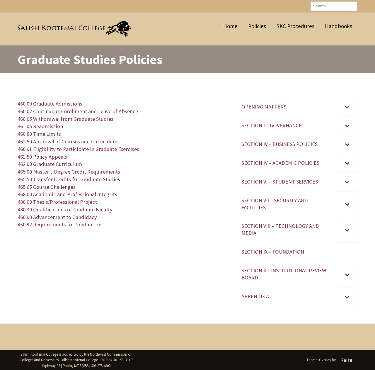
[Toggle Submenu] (347, 106)
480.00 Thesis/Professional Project (57, 201)
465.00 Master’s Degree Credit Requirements (69, 171)
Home (230, 26)
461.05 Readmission (40, 126)
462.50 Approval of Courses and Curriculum (67, 141)
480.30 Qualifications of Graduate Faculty (65, 209)
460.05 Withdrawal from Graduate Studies (65, 119)
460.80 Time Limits (39, 133)
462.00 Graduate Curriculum (50, 164)
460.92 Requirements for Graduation (59, 224)
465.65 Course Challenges (47, 187)
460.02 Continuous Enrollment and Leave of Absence (78, 111)
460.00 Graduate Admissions (50, 103)
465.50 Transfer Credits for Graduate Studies (69, 179)
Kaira (346, 360)
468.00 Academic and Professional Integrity (67, 194)
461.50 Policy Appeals (42, 156)
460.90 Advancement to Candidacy (57, 217)
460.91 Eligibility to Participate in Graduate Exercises (78, 149)
